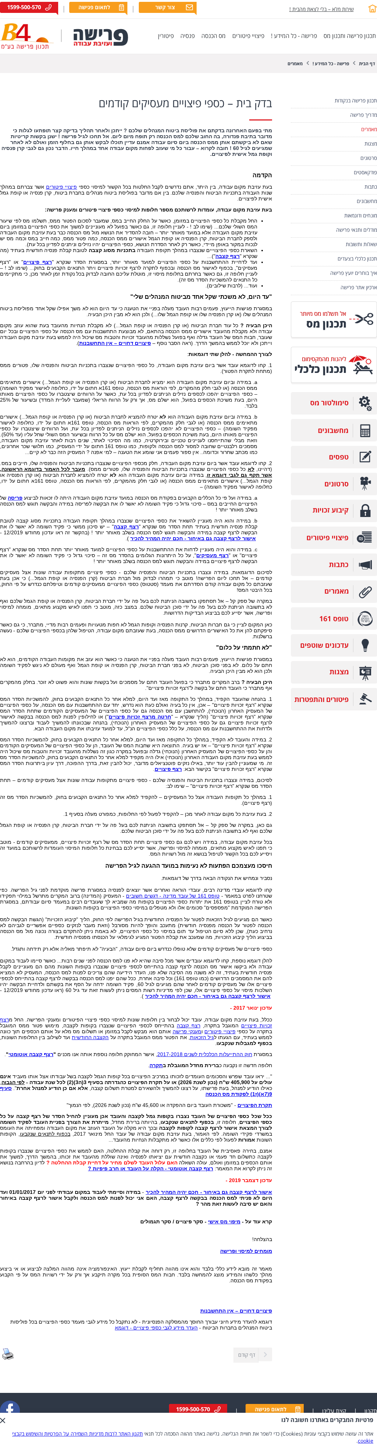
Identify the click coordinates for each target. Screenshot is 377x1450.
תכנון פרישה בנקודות (356, 101)
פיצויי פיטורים (61, 187)
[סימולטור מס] (334, 413)
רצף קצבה (227, 256)
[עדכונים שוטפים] (334, 655)
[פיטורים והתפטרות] (334, 709)
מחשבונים (367, 201)
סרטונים (368, 158)
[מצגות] (334, 682)
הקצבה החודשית (90, 1037)
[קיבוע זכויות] (334, 520)
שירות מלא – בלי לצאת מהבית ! (321, 9)
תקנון (370, 1411)
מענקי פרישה (187, 1031)
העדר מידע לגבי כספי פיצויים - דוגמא (156, 1328)
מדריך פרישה (363, 115)
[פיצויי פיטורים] (334, 547)
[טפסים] (334, 467)
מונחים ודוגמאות (360, 216)
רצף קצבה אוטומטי (30, 1054)
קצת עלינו (334, 1411)
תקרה (156, 1065)
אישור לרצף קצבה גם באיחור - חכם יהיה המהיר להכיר (193, 538)
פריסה (15, 498)
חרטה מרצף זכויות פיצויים (140, 717)
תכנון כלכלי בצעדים (357, 259)
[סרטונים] (334, 493)
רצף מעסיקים (212, 555)
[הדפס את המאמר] (8, 1358)
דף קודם (246, 1355)
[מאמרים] (334, 601)
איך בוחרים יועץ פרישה (353, 273)
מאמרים (295, 64)
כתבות (370, 187)
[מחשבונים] (334, 440)
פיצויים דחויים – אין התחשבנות (115, 343)
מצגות (370, 144)
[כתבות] (334, 574)
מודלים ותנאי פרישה (356, 230)
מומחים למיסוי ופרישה (246, 1251)
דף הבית (367, 64)
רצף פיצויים (37, 262)
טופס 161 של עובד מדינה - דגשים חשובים (172, 896)
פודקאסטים (365, 173)
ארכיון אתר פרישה (359, 287)
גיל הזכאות (202, 1037)
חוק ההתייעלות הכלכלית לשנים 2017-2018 (204, 1054)
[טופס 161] (334, 628)
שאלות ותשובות (361, 244)
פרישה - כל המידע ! (331, 64)
